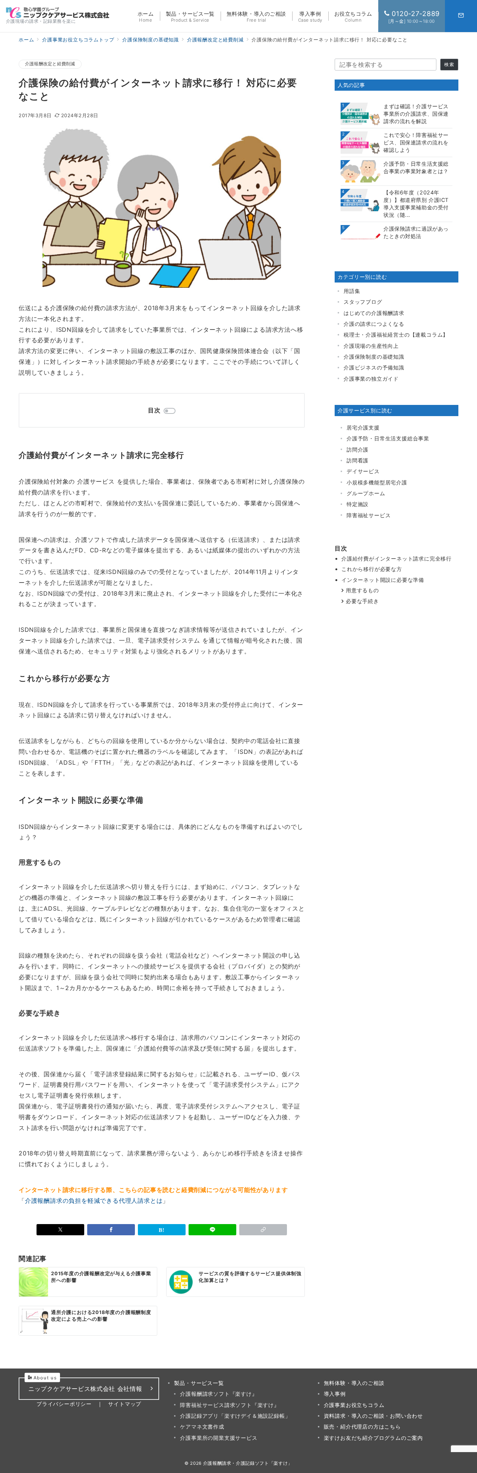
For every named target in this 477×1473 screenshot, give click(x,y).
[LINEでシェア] (212, 1229)
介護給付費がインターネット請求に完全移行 (396, 558)
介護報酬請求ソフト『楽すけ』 (218, 1394)
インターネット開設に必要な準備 (382, 580)
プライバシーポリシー (64, 1404)
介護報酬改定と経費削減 (50, 63)
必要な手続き (362, 601)
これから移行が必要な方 (371, 569)
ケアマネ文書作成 (202, 1426)
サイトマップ (124, 1404)
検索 (449, 64)
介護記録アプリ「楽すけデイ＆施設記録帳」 (235, 1416)
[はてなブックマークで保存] (162, 1229)
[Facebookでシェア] (111, 1229)
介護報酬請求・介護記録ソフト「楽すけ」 (248, 1463)
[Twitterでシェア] (60, 1229)
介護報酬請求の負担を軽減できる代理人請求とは (94, 1200)
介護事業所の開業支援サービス (218, 1438)
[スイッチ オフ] (461, 16)
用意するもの (362, 590)
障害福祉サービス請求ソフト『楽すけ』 (229, 1405)
